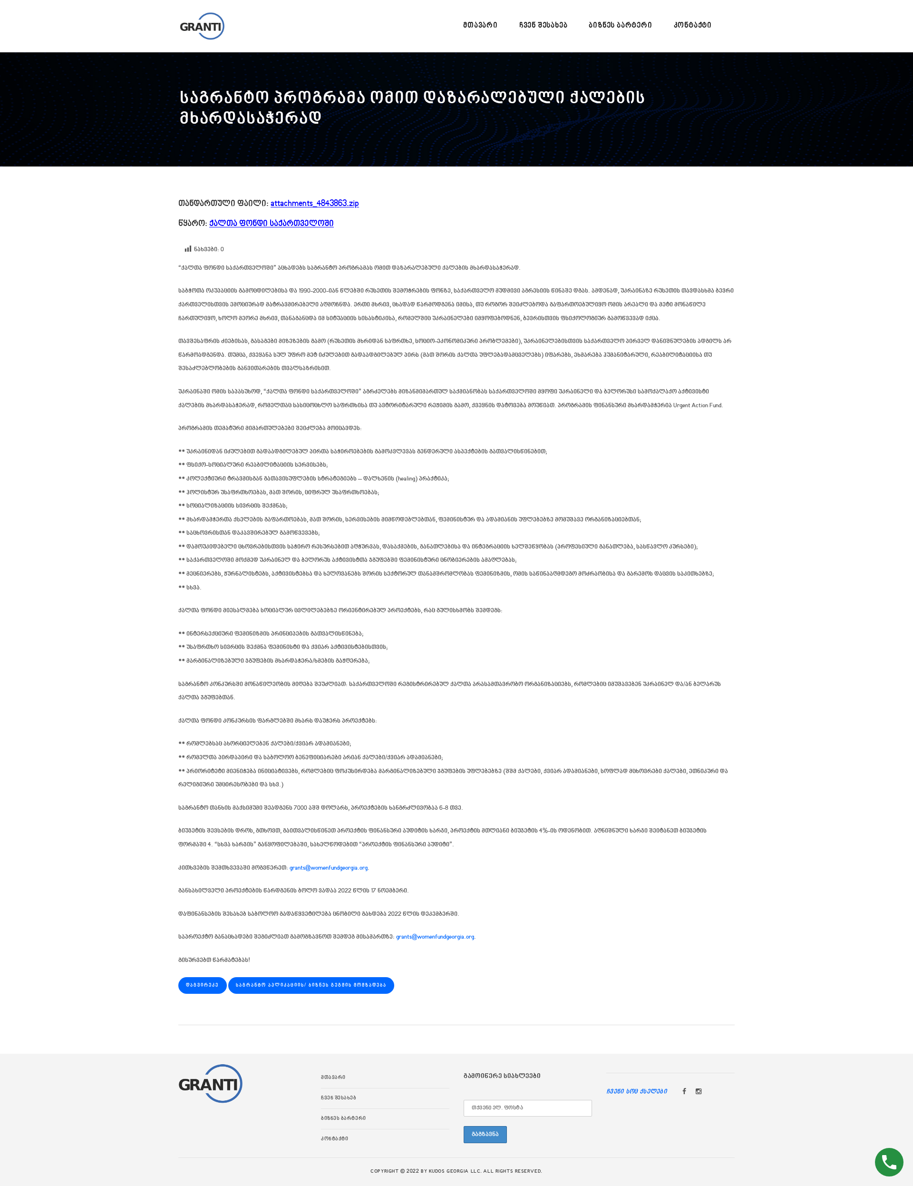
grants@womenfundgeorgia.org (329, 868)
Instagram (698, 1092)
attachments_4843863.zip (315, 203)
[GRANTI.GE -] (202, 26)
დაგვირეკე (202, 985)
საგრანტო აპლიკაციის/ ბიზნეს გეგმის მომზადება (311, 985)
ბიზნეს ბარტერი (343, 1119)
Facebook (684, 1092)
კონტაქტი (334, 1139)
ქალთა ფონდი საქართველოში (271, 223)
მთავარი (333, 1078)
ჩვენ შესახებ (339, 1098)
